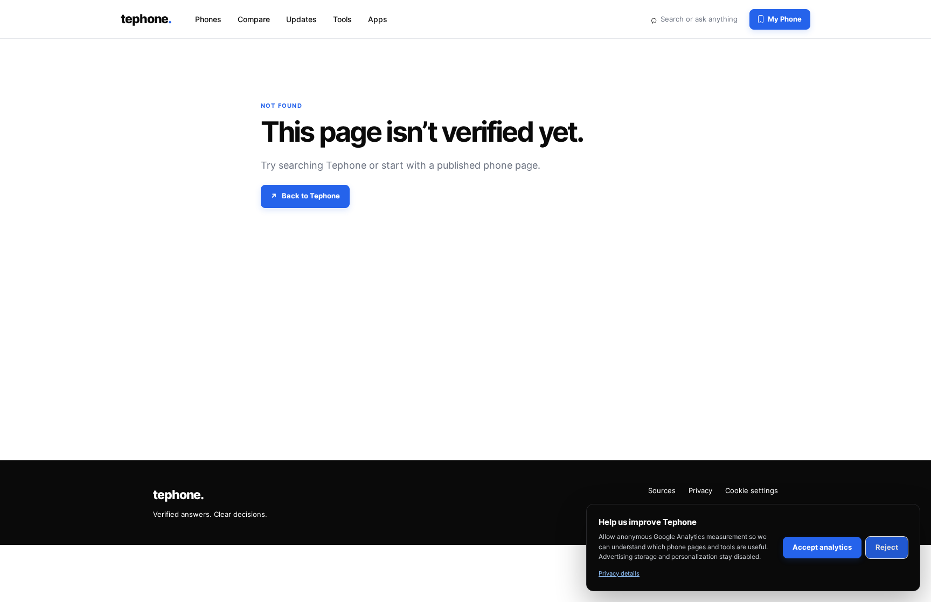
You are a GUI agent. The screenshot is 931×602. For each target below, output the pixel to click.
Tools (342, 19)
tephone (146, 18)
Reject (887, 547)
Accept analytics (822, 547)
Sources (662, 490)
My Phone (785, 19)
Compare (254, 19)
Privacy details (619, 573)
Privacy (700, 490)
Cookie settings (751, 490)
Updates (301, 19)
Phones (208, 19)
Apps (377, 19)
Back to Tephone (311, 195)
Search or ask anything (694, 19)
